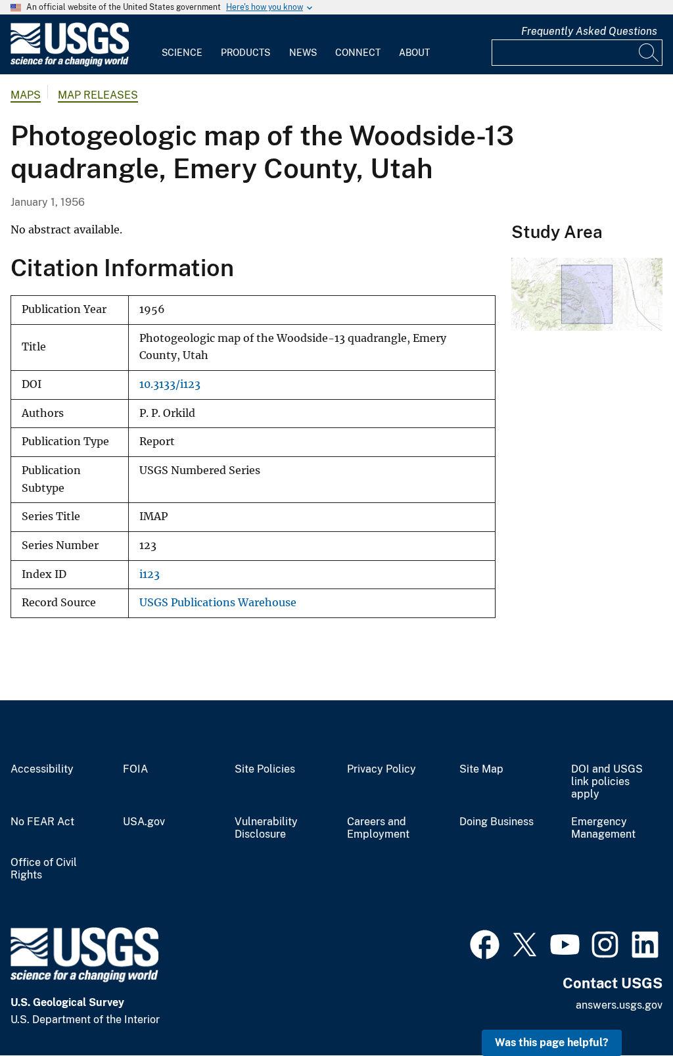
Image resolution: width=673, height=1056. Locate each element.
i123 (149, 574)
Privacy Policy (381, 769)
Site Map (481, 769)
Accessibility (42, 769)
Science (182, 52)
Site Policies (265, 769)
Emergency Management (603, 828)
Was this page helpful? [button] (552, 1042)
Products (245, 52)
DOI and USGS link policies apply (607, 781)
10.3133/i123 (169, 384)
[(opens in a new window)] (484, 943)
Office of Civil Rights (44, 869)
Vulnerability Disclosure (266, 828)
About (414, 52)
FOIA (135, 769)
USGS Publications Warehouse (217, 602)
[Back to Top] (625, 1008)
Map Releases (98, 95)
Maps (26, 95)
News (303, 52)
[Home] (70, 63)
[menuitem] (182, 44)
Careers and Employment (378, 828)
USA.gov (144, 822)
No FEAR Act (42, 822)
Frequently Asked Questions (589, 31)
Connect (358, 52)
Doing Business (496, 822)
